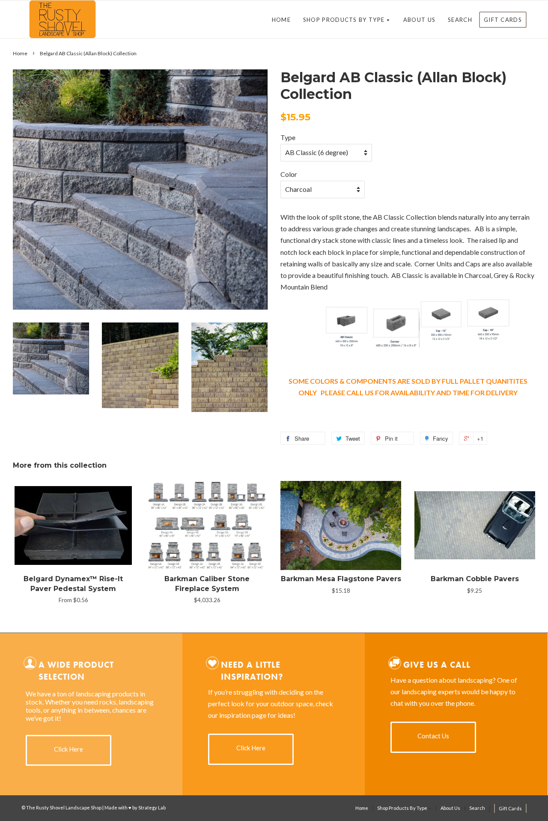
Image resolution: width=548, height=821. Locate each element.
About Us (419, 19)
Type (287, 137)
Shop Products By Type (345, 19)
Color (288, 174)
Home (281, 19)
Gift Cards (503, 19)
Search (460, 19)
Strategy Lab (152, 807)
